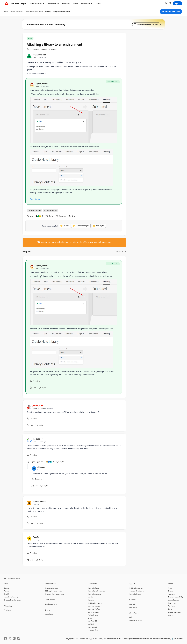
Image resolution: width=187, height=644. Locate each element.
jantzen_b (36, 405)
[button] (171, 11)
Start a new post (91, 242)
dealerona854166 (39, 501)
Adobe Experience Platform (34, 11)
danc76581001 (38, 439)
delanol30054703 (39, 55)
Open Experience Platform (148, 24)
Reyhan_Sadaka (41, 83)
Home (6, 11)
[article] (73, 327)
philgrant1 (41, 467)
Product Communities (17, 11)
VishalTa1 (36, 537)
